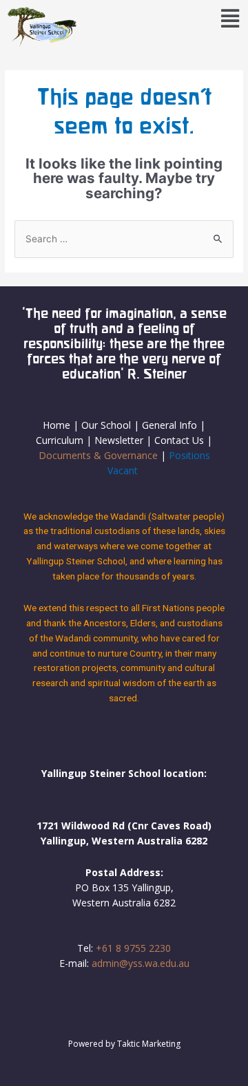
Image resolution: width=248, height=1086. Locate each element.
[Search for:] (124, 238)
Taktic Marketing (148, 1044)
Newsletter (120, 440)
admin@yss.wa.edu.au (140, 963)
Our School (106, 425)
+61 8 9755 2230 (133, 948)
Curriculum (59, 440)
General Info (169, 425)
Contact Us (179, 440)
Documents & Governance (98, 455)
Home (56, 425)
